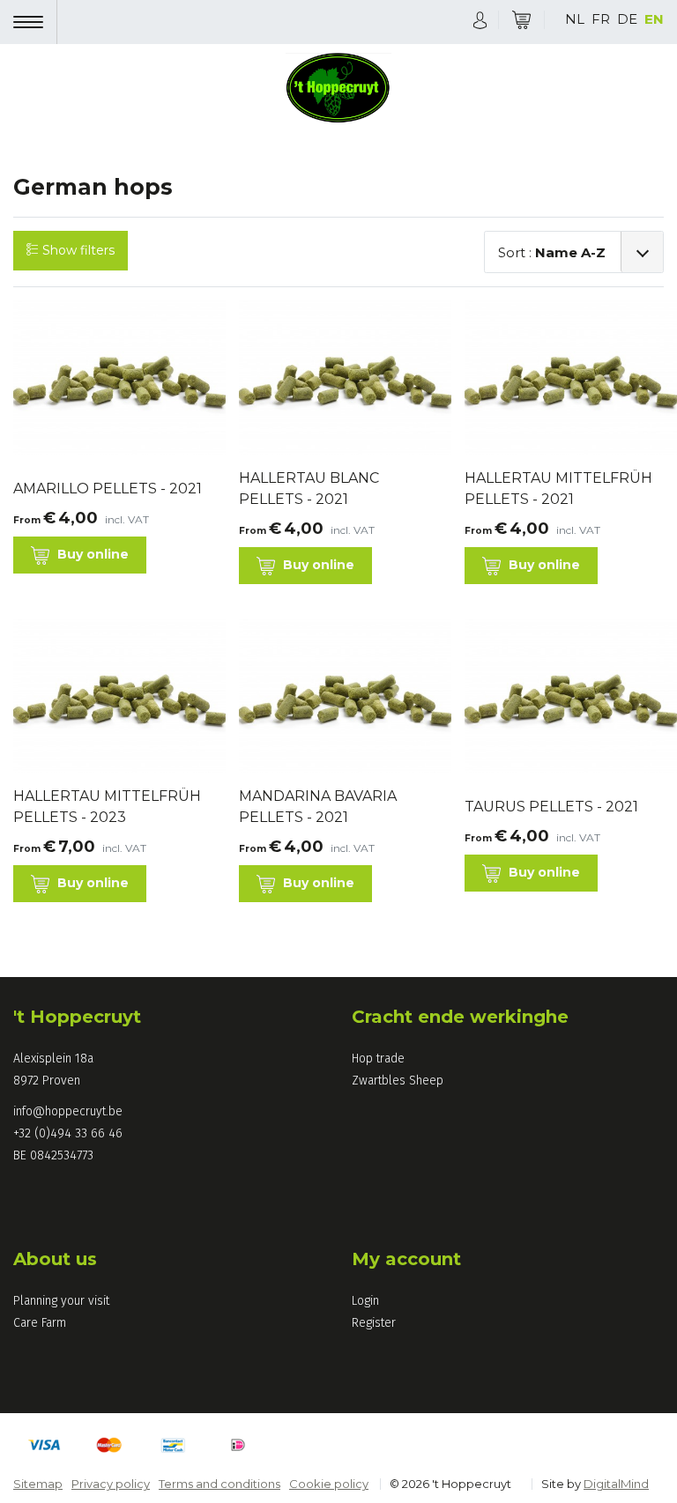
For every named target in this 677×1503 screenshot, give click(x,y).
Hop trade (378, 1058)
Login (365, 1300)
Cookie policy (328, 1484)
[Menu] (35, 22)
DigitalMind (616, 1484)
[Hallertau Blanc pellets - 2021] (338, 377)
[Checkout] (521, 20)
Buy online (91, 554)
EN (654, 19)
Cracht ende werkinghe (460, 1016)
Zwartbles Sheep (397, 1080)
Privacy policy (110, 1484)
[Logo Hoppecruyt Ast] (338, 90)
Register (374, 1322)
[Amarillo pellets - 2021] (113, 382)
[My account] (480, 19)
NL (574, 19)
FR (600, 19)
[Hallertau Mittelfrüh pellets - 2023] (113, 696)
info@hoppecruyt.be (68, 1111)
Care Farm (39, 1322)
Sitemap (38, 1484)
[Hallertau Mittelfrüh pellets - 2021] (564, 377)
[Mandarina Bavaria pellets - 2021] (338, 696)
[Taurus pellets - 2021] (564, 701)
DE (627, 19)
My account (406, 1259)
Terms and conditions (219, 1484)
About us (55, 1259)
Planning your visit (61, 1300)
